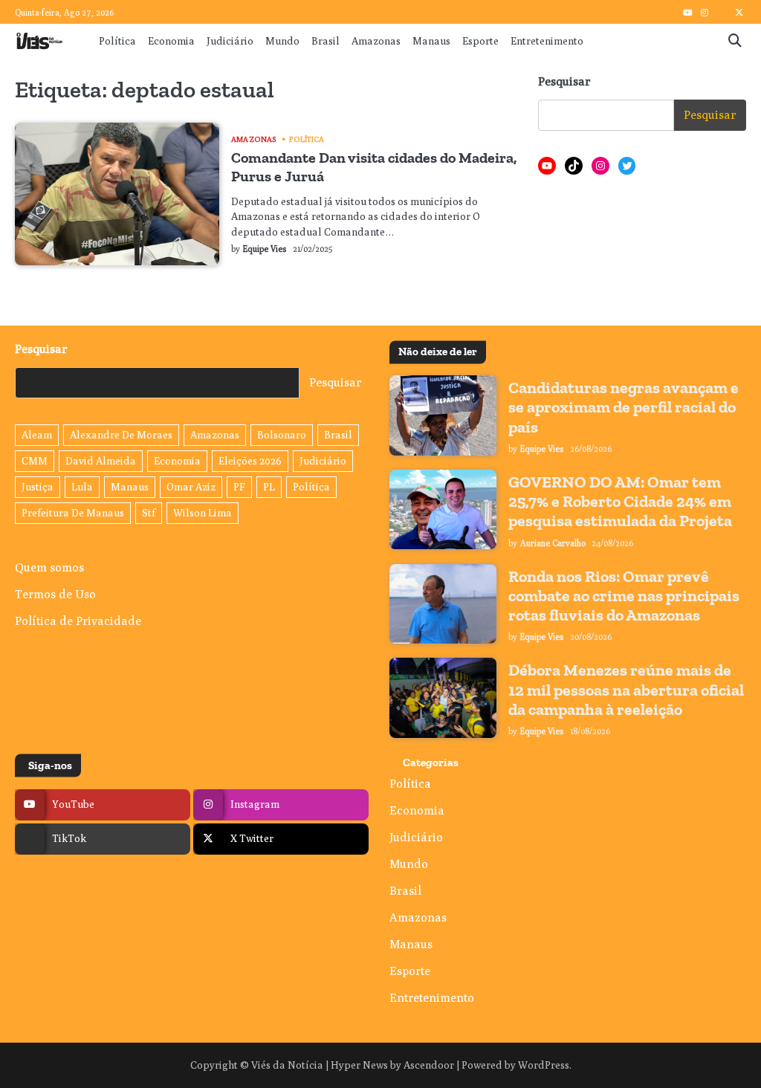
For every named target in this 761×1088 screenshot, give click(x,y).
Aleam (37, 435)
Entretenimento (547, 41)
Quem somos (49, 567)
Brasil (325, 41)
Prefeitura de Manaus (73, 513)
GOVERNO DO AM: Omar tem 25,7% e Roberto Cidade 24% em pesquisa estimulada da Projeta (620, 501)
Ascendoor (429, 1065)
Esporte (480, 41)
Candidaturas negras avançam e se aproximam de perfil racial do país (623, 407)
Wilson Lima (202, 513)
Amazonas (376, 41)
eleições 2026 (250, 461)
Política (117, 41)
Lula (82, 487)
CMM (35, 461)
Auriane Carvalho (553, 543)
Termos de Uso (55, 594)
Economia (171, 41)
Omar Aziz (191, 487)
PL (269, 487)
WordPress (543, 1065)
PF (239, 487)
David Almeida (100, 461)
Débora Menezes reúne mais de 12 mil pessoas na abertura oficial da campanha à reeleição (626, 689)
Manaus (431, 41)
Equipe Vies (265, 249)
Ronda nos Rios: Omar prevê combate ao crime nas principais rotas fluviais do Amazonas (623, 595)
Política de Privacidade (78, 621)
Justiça (38, 487)
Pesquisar (564, 81)
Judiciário (230, 41)
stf (148, 513)
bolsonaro (281, 435)
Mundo (282, 41)
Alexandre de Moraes (121, 435)
